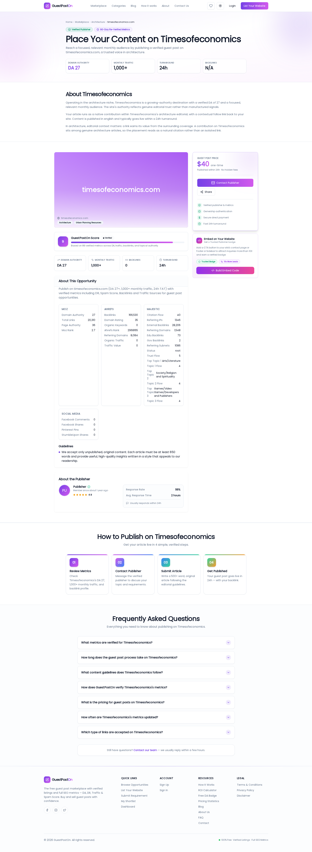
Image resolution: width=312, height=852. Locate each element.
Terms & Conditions (249, 785)
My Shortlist (128, 801)
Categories (119, 6)
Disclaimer (243, 796)
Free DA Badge (207, 796)
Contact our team (145, 750)
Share (208, 192)
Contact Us (181, 6)
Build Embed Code (227, 270)
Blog (133, 6)
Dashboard (128, 806)
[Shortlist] (211, 5)
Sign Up (164, 785)
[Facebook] (47, 810)
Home (69, 22)
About (165, 6)
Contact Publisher (227, 183)
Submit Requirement (134, 796)
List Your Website (254, 6)
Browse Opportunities (134, 785)
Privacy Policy (245, 790)
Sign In (164, 790)
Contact (203, 823)
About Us (204, 812)
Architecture (98, 22)
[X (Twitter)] (64, 810)
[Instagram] (56, 810)
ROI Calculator (207, 790)
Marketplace (99, 6)
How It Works (206, 785)
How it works (149, 6)
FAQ (200, 817)
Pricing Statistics (208, 801)
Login (232, 6)
